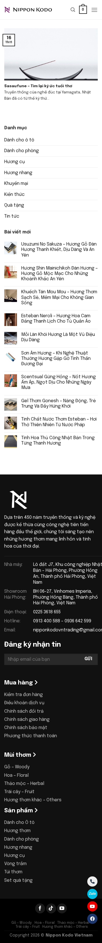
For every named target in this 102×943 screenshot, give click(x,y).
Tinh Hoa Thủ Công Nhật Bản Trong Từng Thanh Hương (58, 441)
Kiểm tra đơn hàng (23, 694)
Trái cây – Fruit (19, 791)
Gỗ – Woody (16, 767)
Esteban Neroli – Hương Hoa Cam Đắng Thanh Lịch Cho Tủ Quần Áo (56, 319)
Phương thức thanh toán (30, 736)
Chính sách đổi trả (24, 711)
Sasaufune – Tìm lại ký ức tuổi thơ (38, 86)
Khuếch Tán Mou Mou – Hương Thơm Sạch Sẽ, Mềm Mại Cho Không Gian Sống (59, 297)
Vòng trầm (15, 863)
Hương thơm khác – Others (32, 800)
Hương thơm (17, 830)
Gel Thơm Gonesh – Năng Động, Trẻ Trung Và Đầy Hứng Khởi (58, 404)
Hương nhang (18, 172)
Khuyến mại (16, 183)
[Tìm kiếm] (73, 9)
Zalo (92, 894)
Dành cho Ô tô (19, 822)
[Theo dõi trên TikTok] (51, 908)
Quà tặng (14, 205)
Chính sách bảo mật (25, 727)
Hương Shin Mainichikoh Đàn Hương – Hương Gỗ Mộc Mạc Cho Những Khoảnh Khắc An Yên (59, 273)
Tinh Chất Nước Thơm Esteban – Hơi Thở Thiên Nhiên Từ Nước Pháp (59, 422)
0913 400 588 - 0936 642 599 (62, 621)
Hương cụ (14, 161)
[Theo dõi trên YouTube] (62, 908)
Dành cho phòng (21, 150)
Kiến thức (14, 194)
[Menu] (94, 10)
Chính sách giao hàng (27, 719)
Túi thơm (13, 872)
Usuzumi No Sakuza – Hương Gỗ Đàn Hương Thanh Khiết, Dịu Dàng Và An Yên (59, 249)
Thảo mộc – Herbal (24, 783)
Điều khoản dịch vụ (24, 703)
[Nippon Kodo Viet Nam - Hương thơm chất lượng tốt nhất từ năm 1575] (32, 10)
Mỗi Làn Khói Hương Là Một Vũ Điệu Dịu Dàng (58, 337)
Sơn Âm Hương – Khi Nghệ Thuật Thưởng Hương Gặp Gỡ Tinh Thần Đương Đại (56, 358)
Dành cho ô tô (19, 140)
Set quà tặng (18, 880)
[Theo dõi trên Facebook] (40, 908)
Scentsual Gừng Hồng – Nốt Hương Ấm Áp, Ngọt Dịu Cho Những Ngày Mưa (58, 382)
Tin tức (11, 216)
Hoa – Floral (16, 775)
